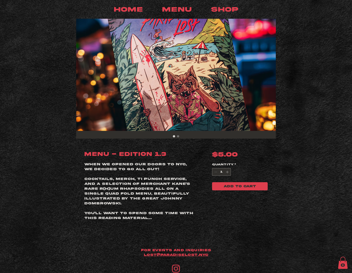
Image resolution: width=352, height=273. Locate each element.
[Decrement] (215, 171)
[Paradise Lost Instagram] (176, 269)
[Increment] (227, 171)
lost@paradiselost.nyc (176, 255)
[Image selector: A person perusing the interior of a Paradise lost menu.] (178, 136)
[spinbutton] (221, 171)
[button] (343, 263)
